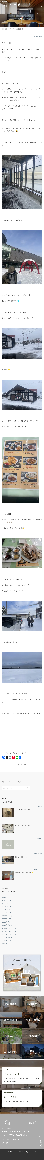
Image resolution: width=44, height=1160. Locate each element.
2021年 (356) (7, 934)
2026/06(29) (7, 903)
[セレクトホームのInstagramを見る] (3, 1143)
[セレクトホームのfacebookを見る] (7, 1143)
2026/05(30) (7, 906)
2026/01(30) (7, 919)
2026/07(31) (6, 900)
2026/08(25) (7, 897)
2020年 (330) (7, 937)
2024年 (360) (7, 925)
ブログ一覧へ (22, 765)
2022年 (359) (7, 931)
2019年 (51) (6, 941)
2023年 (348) (7, 928)
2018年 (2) (6, 944)
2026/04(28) (7, 909)
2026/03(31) (6, 913)
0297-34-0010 (17, 1135)
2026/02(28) (7, 916)
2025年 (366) (7, 922)
